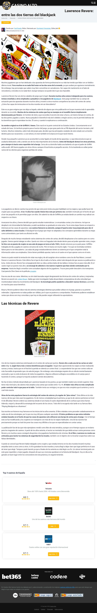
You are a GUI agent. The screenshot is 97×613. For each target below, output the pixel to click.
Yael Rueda (18, 28)
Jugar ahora (52, 498)
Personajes (12, 18)
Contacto (36, 609)
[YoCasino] (48, 486)
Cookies (43, 609)
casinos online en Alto (67, 587)
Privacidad (50, 609)
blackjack (57, 99)
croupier (33, 271)
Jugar (52, 526)
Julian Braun (22, 279)
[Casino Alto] (20, 5)
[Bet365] (48, 514)
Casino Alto (4, 18)
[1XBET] (48, 542)
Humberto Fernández (44, 28)
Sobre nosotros (59, 609)
